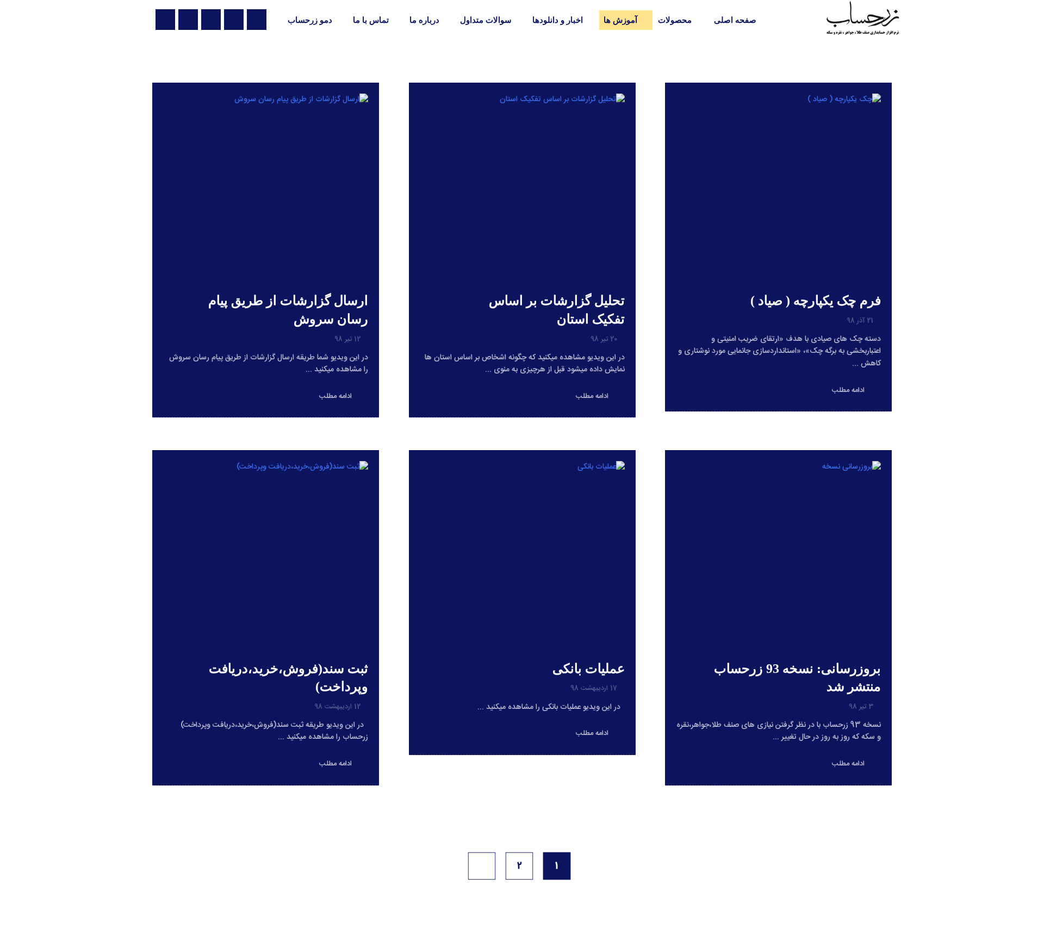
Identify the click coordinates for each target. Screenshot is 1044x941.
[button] (256, 19)
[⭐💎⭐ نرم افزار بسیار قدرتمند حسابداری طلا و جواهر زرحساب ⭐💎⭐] (862, 18)
